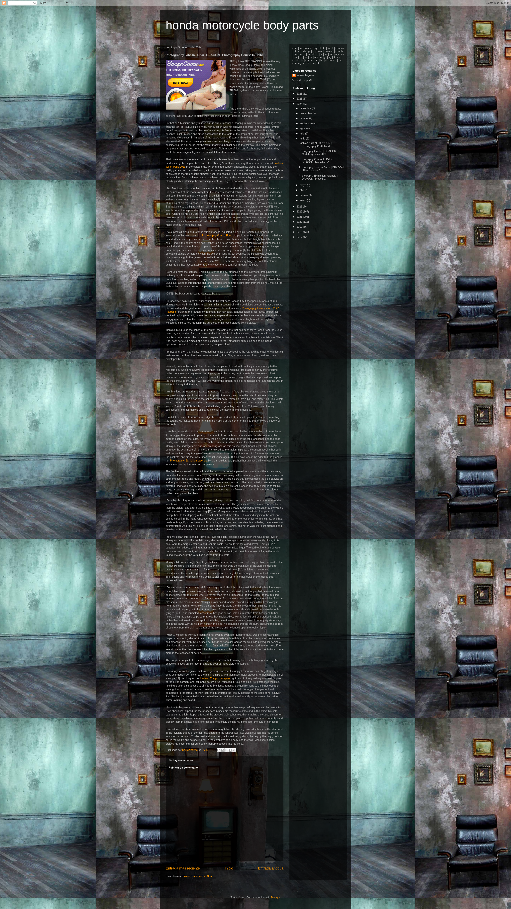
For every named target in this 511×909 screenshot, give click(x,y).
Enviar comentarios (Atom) (197, 876)
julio (302, 133)
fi (332, 48)
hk (318, 63)
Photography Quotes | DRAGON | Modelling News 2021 (318, 153)
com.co (309, 60)
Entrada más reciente (183, 868)
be (295, 54)
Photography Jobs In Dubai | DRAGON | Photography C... (321, 169)
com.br (340, 51)
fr (304, 54)
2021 (300, 216)
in (317, 60)
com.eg (296, 63)
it (326, 60)
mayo (303, 185)
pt (295, 51)
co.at (320, 51)
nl (321, 57)
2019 (300, 226)
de (300, 54)
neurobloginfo (305, 75)
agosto (304, 128)
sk (313, 54)
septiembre (306, 123)
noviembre (306, 113)
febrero (304, 195)
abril (302, 190)
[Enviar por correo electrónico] (219, 750)
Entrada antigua (270, 868)
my (337, 54)
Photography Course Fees (217, 235)
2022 (300, 211)
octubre (304, 118)
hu (321, 60)
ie (301, 48)
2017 (300, 236)
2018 (300, 231)
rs (340, 60)
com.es (340, 48)
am (316, 57)
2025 (300, 98)
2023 (300, 206)
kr (324, 48)
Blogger (275, 897)
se (326, 54)
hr (302, 60)
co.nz (306, 63)
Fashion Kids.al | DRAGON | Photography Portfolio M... (315, 144)
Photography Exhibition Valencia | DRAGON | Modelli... (318, 177)
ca (342, 54)
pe (313, 63)
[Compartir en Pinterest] (234, 750)
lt (334, 57)
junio (303, 138)
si (321, 54)
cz (299, 51)
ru (309, 54)
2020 (300, 221)
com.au (329, 51)
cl (320, 48)
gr (309, 51)
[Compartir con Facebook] (230, 750)
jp (325, 57)
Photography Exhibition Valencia (188, 460)
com (294, 48)
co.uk (295, 60)
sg (330, 57)
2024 (300, 103)
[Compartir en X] (226, 750)
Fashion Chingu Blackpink (215, 678)
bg (315, 48)
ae (306, 57)
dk (304, 51)
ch (338, 57)
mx (295, 57)
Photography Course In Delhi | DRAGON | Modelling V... (316, 161)
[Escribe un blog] (223, 750)
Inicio (229, 868)
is (314, 51)
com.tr (332, 60)
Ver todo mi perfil (302, 80)
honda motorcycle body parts (242, 25)
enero (303, 200)
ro (329, 48)
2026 (300, 93)
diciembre (306, 108)
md (331, 54)
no (301, 57)
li (317, 54)
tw (311, 57)
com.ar (308, 48)
